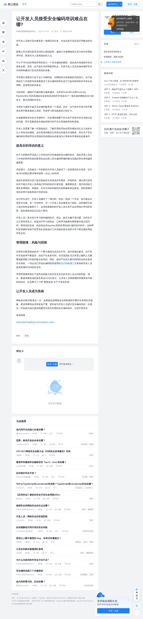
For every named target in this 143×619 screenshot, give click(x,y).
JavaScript (90, 488)
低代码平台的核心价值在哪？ (30, 429)
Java (91, 433)
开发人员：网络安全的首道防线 (31, 516)
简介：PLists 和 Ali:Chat (21, 598)
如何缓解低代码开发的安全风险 (31, 527)
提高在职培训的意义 (112, 51)
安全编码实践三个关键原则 (29, 570)
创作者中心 (113, 4)
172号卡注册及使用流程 (21, 601)
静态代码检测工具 (68, 263)
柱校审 (34, 598)
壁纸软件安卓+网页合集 (76, 598)
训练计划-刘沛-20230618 (56, 598)
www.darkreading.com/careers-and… (35, 322)
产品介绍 (41, 598)
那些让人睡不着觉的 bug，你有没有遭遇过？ (38, 538)
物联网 (90, 509)
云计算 (84, 477)
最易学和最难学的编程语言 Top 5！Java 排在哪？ (41, 462)
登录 (132, 4)
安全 (91, 455)
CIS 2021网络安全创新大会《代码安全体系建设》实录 (43, 451)
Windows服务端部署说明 (66, 601)
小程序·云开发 (88, 531)
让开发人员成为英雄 (112, 62)
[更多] (137, 613)
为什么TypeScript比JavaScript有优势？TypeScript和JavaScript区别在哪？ (54, 484)
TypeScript (80, 488)
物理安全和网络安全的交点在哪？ (33, 505)
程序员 (78, 542)
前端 (91, 444)
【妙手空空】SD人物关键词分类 (43, 601)
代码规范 (83, 574)
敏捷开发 (89, 553)
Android (84, 444)
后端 (91, 542)
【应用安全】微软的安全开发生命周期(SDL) (38, 494)
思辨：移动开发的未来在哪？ (30, 440)
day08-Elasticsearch (85, 601)
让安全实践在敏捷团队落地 (29, 549)
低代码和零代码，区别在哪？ (30, 581)
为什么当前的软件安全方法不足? (32, 560)
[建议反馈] (137, 605)
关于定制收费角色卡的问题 (22, 604)
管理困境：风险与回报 (113, 57)
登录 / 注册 (52, 364)
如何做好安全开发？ (26, 473)
